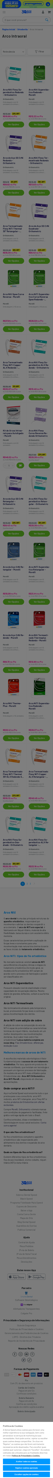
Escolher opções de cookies (26, 1474)
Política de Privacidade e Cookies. (26, 1455)
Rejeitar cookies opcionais (26, 1468)
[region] (26, 1450)
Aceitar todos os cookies (26, 1461)
